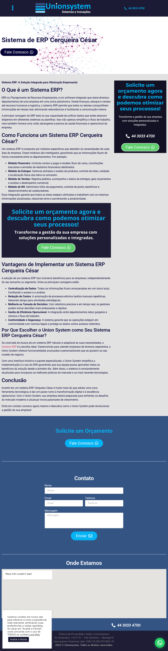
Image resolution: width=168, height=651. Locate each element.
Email (48, 498)
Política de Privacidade (71, 634)
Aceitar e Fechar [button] (18, 639)
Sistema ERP (9, 346)
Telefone (90, 498)
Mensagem (51, 510)
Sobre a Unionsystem (97, 634)
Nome (48, 485)
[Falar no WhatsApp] (160, 643)
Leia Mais (34, 634)
